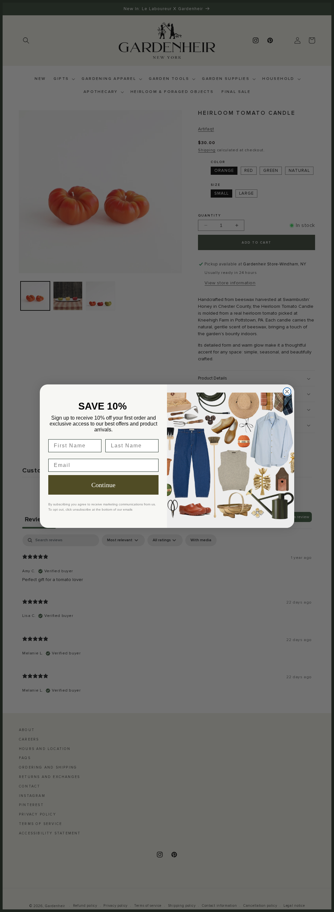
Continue (103, 484)
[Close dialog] (287, 392)
